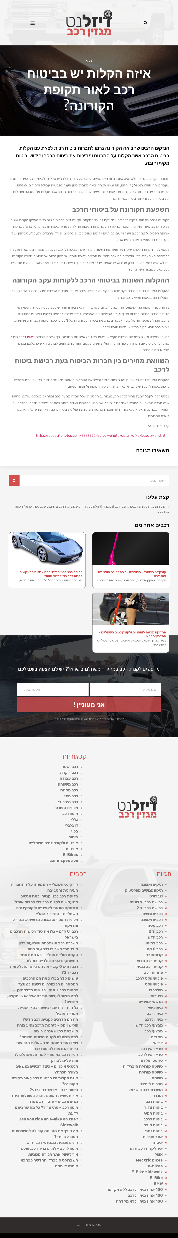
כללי (89, 61)
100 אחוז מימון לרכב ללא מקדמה (134, 1189)
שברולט (156, 896)
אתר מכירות (153, 1136)
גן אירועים (67, 1236)
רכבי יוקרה (69, 772)
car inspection (63, 860)
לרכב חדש (129, 1236)
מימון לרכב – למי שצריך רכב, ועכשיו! (47, 1148)
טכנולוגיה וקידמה (124, 1236)
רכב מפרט (113, 1236)
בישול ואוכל (151, 1236)
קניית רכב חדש (150, 960)
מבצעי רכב (153, 1031)
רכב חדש (155, 937)
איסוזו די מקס (66, 1166)
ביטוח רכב (154, 1101)
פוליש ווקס (154, 984)
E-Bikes (70, 854)
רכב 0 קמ (155, 949)
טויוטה (157, 1078)
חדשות (101, 1236)
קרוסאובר (154, 954)
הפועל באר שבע (175, 1236)
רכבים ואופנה (152, 919)
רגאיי (90, 1236)
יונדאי (158, 1042)
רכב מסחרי (69, 790)
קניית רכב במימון (148, 966)
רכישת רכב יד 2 (150, 908)
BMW (158, 1183)
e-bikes (155, 1166)
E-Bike (156, 1177)
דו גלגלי (71, 825)
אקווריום (87, 1236)
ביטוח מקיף (153, 1113)
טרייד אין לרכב (150, 1054)
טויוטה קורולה (151, 1072)
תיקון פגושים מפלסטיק (144, 890)
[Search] (14, 480)
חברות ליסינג (151, 1084)
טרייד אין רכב (151, 1048)
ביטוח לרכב (27, 337)
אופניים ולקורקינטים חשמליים (53, 843)
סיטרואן (156, 996)
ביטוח (73, 837)
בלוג (74, 831)
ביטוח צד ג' (153, 1107)
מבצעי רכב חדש (149, 1025)
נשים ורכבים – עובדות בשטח (54, 1101)
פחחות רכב (153, 972)
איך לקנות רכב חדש (146, 1148)
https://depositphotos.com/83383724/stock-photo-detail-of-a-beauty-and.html (102, 436)
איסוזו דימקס (141, 1236)
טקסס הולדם (152, 1060)
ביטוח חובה (153, 1125)
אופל (159, 1154)
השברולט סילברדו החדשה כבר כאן (49, 1160)
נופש (71, 1236)
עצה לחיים (80, 1236)
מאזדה (157, 1037)
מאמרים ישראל (109, 1236)
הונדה (157, 1095)
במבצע (93, 1236)
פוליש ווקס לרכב (149, 978)
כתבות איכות (133, 1236)
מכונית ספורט (66, 807)
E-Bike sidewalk (147, 1172)
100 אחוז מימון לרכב (145, 1195)
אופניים (72, 848)
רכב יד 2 (155, 931)
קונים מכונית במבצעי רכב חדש (52, 1142)
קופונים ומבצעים (170, 1236)
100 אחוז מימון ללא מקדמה (139, 1201)
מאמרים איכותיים (156, 1236)
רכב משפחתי (67, 784)
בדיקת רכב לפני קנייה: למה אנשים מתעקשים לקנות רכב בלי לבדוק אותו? (51, 574)
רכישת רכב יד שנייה (146, 902)
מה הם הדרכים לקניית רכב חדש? (50, 1019)
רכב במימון (154, 943)
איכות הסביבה (97, 1236)
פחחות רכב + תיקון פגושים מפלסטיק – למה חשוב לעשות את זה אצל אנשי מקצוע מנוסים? (42, 996)
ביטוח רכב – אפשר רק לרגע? (54, 1089)
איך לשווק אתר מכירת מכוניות (53, 1154)
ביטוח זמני (154, 1130)
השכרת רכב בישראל (146, 1089)
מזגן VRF (137, 1236)
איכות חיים (161, 1236)
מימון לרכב (154, 1019)
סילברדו (156, 990)
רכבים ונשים (153, 913)
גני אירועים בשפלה (118, 1236)
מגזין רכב (165, 1236)
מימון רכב (70, 813)
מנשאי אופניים (151, 1001)
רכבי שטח (69, 766)
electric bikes (149, 1160)
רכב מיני (71, 796)
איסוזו (158, 1142)
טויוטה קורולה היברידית (143, 1066)
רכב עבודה (69, 778)
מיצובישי (155, 1007)
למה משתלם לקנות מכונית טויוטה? (48, 1037)
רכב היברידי (68, 801)
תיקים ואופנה (152, 884)
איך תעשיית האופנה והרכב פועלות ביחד (44, 1095)
